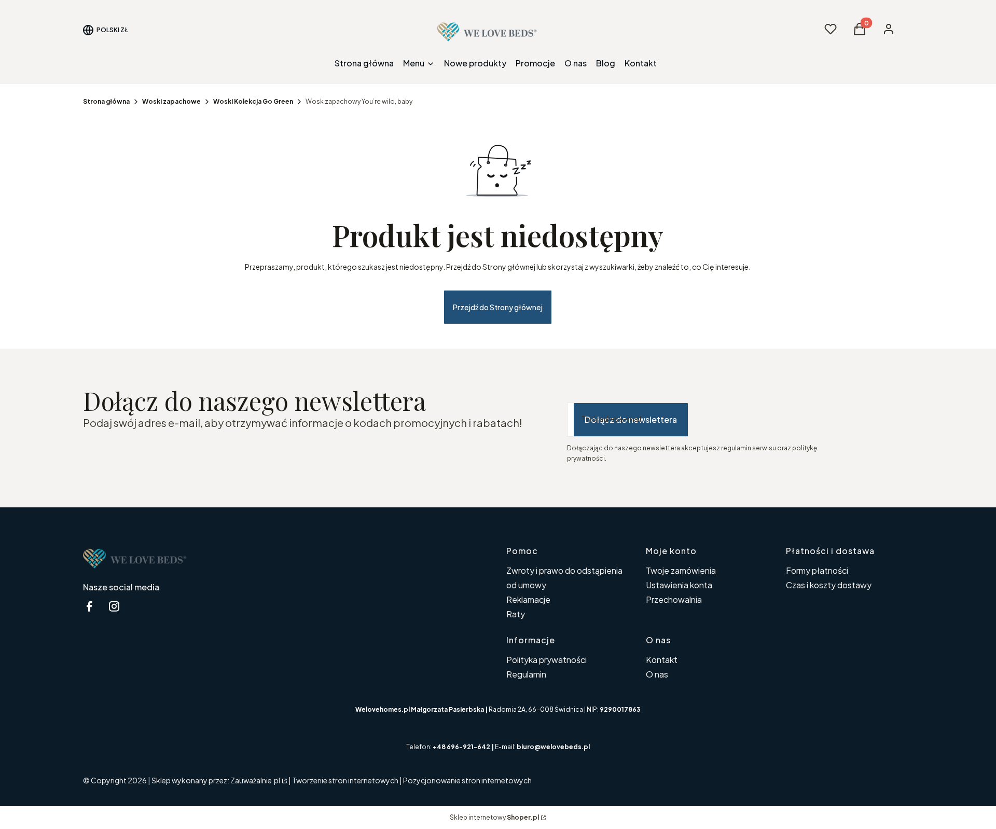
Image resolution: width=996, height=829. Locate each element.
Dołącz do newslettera (631, 419)
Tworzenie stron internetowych (345, 780)
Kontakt (661, 659)
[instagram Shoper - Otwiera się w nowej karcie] (114, 606)
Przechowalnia (674, 599)
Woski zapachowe (171, 101)
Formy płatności (817, 570)
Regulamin (526, 674)
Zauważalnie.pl (255, 780)
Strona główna (106, 101)
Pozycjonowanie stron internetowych (467, 780)
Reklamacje (528, 599)
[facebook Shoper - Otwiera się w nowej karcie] (89, 606)
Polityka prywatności (546, 659)
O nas (657, 674)
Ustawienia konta (679, 584)
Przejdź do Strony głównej (498, 307)
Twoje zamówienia (681, 570)
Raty (515, 614)
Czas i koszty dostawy (829, 584)
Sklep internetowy (494, 817)
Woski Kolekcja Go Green (253, 101)
